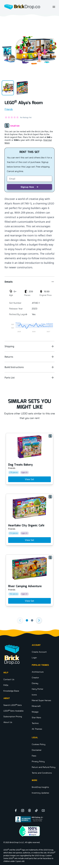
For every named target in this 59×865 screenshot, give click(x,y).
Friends (9, 109)
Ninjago (35, 712)
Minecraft (36, 706)
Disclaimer (37, 750)
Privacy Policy (38, 761)
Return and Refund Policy (43, 767)
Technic (35, 723)
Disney (35, 683)
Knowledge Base (11, 691)
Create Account (39, 652)
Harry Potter (37, 689)
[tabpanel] (29, 50)
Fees (34, 755)
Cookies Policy (38, 744)
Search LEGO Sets (12, 705)
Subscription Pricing (12, 716)
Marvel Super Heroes (41, 700)
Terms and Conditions (42, 773)
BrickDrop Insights (40, 787)
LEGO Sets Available (13, 711)
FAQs (5, 685)
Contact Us (8, 679)
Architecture (38, 672)
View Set (29, 479)
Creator (35, 677)
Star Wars (36, 717)
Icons (34, 694)
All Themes (37, 729)
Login (34, 657)
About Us (7, 722)
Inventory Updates (40, 793)
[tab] (7, 88)
